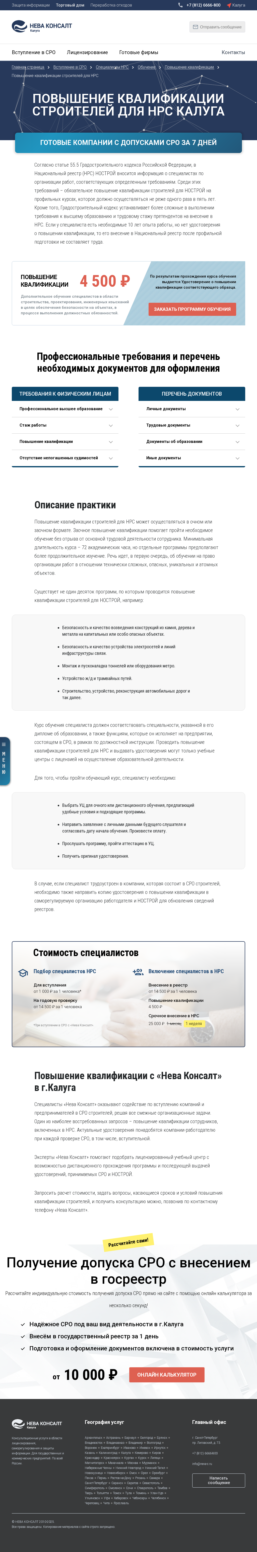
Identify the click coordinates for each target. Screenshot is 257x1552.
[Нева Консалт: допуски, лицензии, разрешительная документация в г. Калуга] (44, 25)
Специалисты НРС (113, 67)
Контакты (233, 52)
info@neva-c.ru (202, 1464)
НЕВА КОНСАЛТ (26, 1522)
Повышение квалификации (190, 67)
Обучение (147, 67)
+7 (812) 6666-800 (205, 1453)
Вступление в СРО (70, 67)
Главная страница (28, 67)
